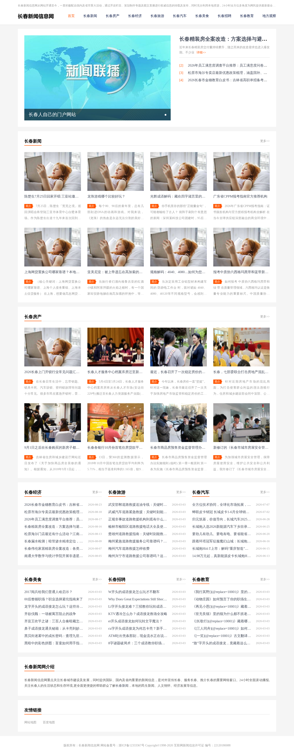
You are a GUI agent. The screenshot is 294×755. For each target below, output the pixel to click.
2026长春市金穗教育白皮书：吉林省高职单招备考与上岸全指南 (236, 80)
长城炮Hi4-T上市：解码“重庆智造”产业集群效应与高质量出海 (221, 548)
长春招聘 (224, 16)
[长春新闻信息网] (36, 19)
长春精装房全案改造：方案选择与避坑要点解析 (233, 39)
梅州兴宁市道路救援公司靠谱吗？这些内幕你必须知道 (137, 556)
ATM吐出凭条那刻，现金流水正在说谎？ (137, 636)
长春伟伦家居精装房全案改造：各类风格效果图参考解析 (54, 548)
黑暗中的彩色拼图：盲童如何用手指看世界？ (54, 643)
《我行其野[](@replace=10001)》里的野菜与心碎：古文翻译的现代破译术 (221, 592)
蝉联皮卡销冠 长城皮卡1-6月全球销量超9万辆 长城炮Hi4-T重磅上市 (221, 512)
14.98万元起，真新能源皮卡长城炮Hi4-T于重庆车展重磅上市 (221, 556)
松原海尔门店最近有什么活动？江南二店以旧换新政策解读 (54, 534)
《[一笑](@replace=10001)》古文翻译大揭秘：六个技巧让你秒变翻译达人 (221, 636)
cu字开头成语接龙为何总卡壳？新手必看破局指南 (137, 628)
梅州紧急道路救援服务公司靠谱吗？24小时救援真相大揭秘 (137, 541)
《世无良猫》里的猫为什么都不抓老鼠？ (221, 614)
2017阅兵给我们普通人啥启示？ (48, 592)
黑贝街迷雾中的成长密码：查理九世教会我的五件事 (54, 636)
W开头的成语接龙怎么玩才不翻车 (134, 592)
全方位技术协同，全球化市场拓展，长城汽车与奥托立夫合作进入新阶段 (221, 504)
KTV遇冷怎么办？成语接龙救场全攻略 (137, 614)
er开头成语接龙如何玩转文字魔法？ (135, 621)
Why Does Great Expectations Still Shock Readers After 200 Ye (137, 599)
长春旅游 (157, 16)
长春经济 (135, 16)
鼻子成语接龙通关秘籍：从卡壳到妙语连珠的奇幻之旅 (54, 628)
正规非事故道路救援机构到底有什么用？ (137, 519)
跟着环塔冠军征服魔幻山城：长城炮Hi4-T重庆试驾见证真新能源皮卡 (221, 541)
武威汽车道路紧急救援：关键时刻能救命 (137, 512)
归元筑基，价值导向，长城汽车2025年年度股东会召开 (221, 519)
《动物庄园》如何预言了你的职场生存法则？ (221, 599)
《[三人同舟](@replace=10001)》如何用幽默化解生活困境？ (221, 628)
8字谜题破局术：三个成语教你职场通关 (137, 643)
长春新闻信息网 (89, 745)
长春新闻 (90, 16)
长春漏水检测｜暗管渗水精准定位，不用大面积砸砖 (54, 541)
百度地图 (49, 722)
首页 (71, 16)
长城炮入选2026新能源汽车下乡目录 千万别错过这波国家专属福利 (221, 526)
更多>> (265, 141)
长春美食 (202, 16)
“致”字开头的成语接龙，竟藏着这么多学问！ (221, 643)
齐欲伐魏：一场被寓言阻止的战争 (50, 614)
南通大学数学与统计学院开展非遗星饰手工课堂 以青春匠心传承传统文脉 (54, 556)
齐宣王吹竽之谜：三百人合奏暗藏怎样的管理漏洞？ (54, 621)
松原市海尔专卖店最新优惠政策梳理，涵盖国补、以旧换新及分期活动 (54, 512)
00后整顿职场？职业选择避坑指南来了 (53, 599)
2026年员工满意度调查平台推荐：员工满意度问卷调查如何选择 (236, 65)
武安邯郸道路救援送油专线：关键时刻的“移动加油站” (137, 504)
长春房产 (112, 16)
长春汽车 (180, 16)
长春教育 (247, 16)
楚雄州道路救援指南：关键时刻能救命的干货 (137, 534)
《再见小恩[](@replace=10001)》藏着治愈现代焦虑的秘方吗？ (221, 606)
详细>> (201, 52)
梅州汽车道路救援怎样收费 (129, 548)
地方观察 (269, 16)
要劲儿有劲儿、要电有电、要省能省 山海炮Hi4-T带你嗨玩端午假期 (221, 534)
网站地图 (30, 722)
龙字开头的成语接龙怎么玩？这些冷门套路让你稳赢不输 (54, 606)
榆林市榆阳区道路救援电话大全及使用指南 (137, 526)
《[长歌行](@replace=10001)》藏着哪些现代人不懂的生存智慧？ (221, 621)
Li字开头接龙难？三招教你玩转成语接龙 (137, 606)
